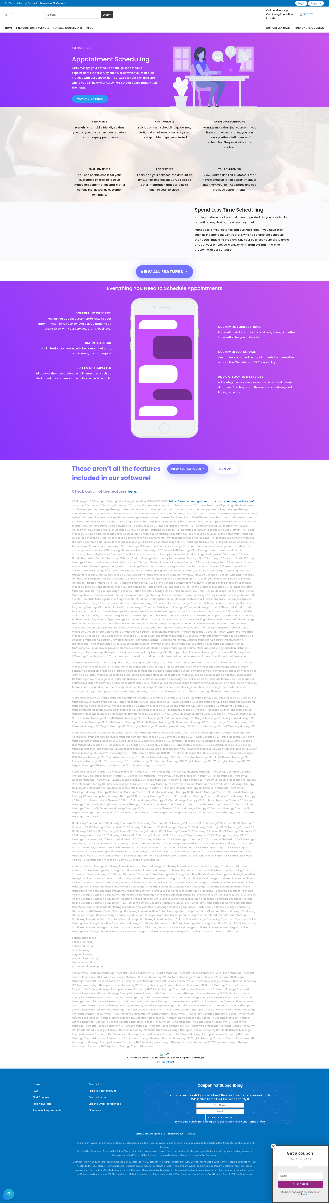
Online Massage (277, 10)
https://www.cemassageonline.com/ (231, 501)
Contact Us (95, 1084)
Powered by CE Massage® (53, 3)
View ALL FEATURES (90, 99)
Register (316, 3)
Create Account (98, 1097)
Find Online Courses (309, 28)
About (90, 28)
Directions (94, 1110)
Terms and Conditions (148, 1133)
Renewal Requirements (68, 28)
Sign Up (224, 469)
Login (301, 3)
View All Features (162, 271)
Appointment (168, 1062)
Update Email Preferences (104, 1104)
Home (8, 28)
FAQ (35, 1091)
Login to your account (102, 1091)
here (132, 491)
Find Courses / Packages (32, 28)
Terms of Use (15, 3)
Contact (32, 3)
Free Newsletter (42, 1104)
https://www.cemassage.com (188, 501)
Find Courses (41, 1097)
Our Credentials (278, 28)
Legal (191, 1133)
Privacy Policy (233, 1121)
